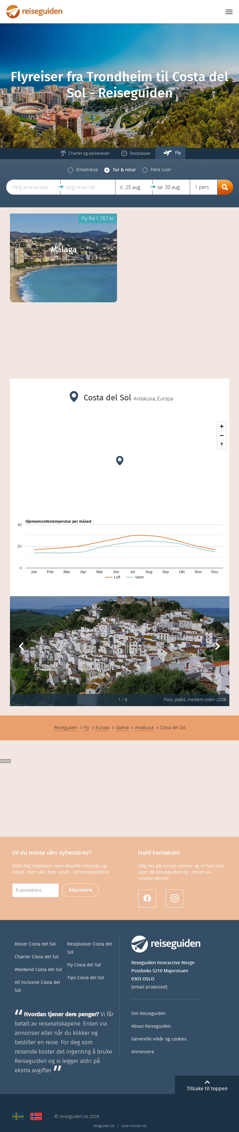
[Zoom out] (221, 435)
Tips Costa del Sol (85, 977)
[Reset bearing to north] (221, 444)
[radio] (83, 170)
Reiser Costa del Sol (35, 944)
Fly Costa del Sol (84, 965)
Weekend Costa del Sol (38, 969)
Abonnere (80, 890)
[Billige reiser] (36, 1116)
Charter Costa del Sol (37, 957)
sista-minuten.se (133, 1126)
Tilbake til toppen (207, 1088)
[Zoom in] (221, 426)
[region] (119, 465)
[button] (33, 187)
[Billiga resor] (18, 1116)
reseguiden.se (103, 1126)
